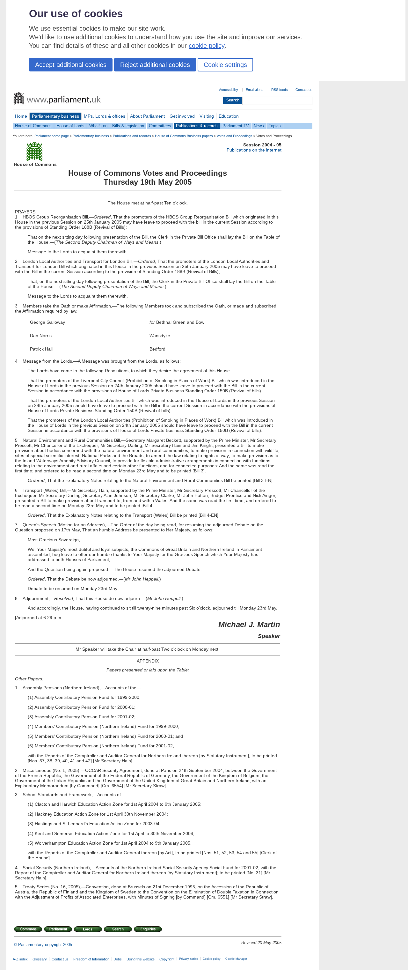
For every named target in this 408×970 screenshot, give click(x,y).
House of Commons (33, 125)
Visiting (207, 116)
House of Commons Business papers (184, 136)
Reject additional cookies (155, 64)
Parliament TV (235, 125)
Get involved (182, 116)
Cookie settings (225, 64)
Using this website (141, 959)
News (259, 125)
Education (229, 116)
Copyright (166, 959)
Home (21, 116)
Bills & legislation (128, 125)
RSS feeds (279, 90)
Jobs (118, 959)
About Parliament (147, 116)
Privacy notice (188, 958)
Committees (160, 125)
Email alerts (255, 90)
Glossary (40, 959)
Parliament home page (51, 136)
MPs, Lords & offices (104, 116)
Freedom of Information (91, 959)
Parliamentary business (55, 116)
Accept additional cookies (70, 64)
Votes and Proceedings (234, 136)
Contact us (303, 90)
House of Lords (70, 125)
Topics (275, 125)
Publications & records (197, 125)
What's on (98, 125)
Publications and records (132, 136)
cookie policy (206, 45)
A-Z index (20, 959)
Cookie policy (212, 958)
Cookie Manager (236, 958)
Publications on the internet (254, 149)
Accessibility (228, 90)
